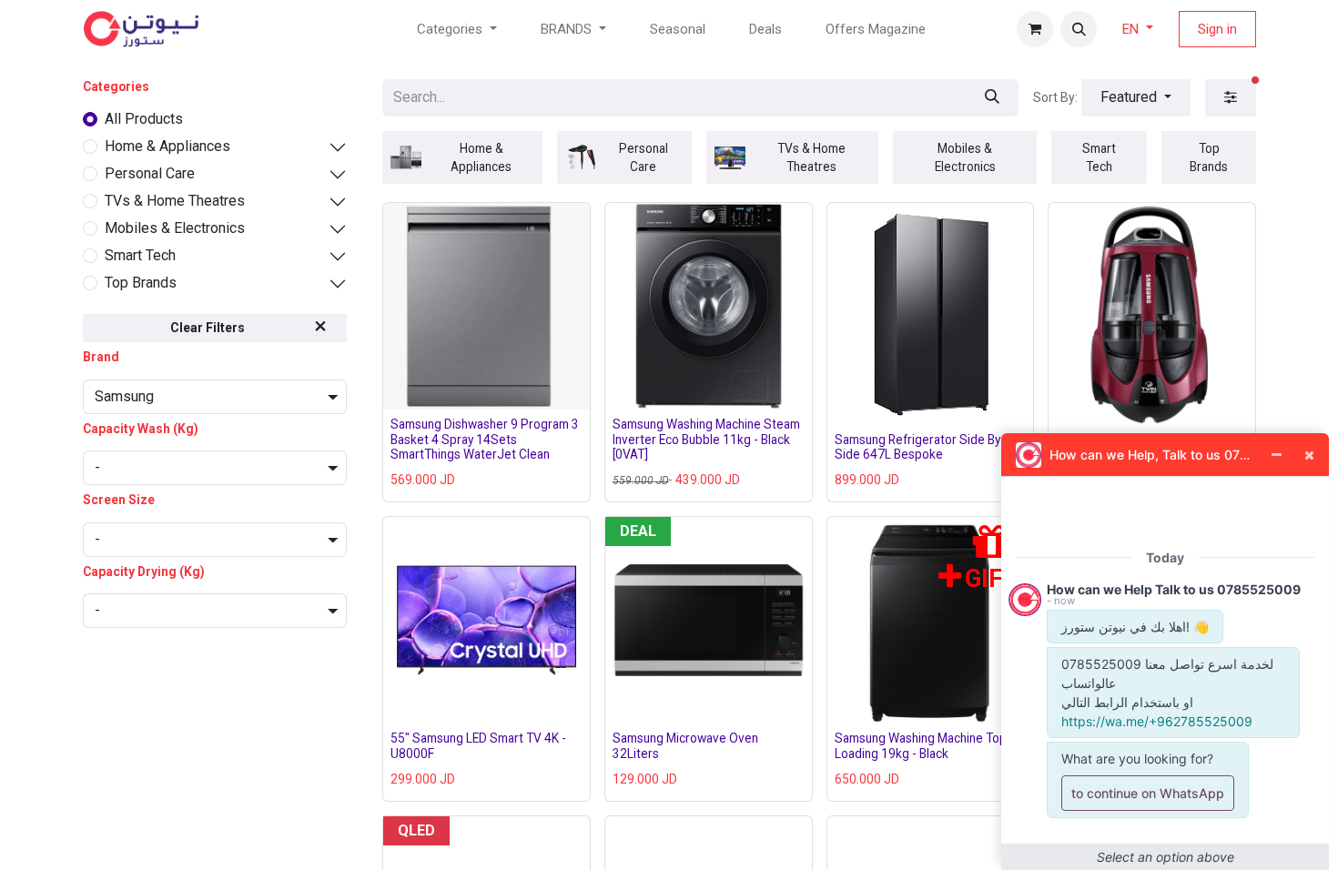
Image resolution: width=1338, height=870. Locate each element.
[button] (1078, 29)
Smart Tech (140, 255)
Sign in (1217, 29)
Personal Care (150, 173)
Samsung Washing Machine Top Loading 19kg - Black (921, 745)
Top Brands (141, 282)
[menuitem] (677, 29)
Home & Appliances (167, 146)
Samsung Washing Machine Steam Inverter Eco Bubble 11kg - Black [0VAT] (706, 439)
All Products (144, 118)
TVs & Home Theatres (175, 200)
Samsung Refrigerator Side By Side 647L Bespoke (917, 446)
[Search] (992, 97)
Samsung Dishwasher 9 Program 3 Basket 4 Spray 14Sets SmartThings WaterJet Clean (484, 439)
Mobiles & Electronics (175, 228)
